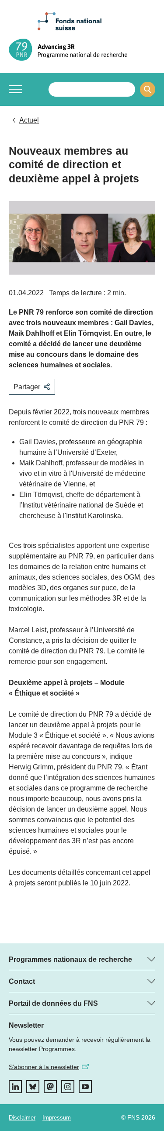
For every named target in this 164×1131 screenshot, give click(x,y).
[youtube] (85, 1086)
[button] (15, 89)
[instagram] (67, 1086)
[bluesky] (32, 1086)
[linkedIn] (15, 1086)
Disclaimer (22, 1117)
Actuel (29, 120)
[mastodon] (50, 1086)
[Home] (82, 50)
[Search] (147, 89)
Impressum (56, 1117)
